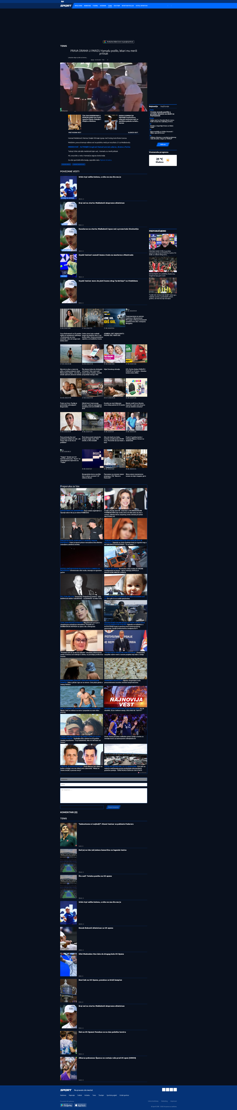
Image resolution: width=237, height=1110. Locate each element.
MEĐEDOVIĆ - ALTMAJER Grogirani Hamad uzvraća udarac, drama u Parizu (99, 147)
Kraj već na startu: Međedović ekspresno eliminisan (102, 203)
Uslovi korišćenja (153, 1101)
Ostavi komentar (113, 807)
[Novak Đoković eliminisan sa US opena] (68, 939)
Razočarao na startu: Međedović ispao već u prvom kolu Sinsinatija (109, 229)
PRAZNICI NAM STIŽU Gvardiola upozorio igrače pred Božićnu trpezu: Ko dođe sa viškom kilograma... (162, 253)
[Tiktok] (175, 1089)
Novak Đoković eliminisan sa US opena (96, 928)
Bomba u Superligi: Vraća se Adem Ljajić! (161, 126)
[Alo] (62, 1)
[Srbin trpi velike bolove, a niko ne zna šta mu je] (68, 913)
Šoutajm (117, 5)
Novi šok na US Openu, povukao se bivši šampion (100, 980)
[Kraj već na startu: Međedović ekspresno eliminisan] (68, 1017)
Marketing (164, 1101)
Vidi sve (163, 144)
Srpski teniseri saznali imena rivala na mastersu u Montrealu (106, 255)
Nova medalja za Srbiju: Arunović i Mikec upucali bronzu (161, 132)
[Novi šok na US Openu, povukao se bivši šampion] (68, 991)
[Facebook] (163, 1089)
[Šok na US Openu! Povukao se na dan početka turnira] (68, 1043)
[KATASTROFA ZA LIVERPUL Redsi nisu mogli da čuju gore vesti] (163, 264)
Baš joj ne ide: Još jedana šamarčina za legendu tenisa (102, 850)
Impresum (173, 1101)
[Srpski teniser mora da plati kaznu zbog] (68, 292)
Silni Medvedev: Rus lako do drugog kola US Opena (101, 954)
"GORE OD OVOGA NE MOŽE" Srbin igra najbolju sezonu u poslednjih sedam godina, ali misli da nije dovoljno (162, 296)
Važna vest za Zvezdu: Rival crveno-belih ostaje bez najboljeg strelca (162, 120)
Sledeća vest (133, 132)
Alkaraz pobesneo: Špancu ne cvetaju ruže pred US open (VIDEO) (107, 1058)
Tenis (110, 5)
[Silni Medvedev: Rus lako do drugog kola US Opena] (68, 965)
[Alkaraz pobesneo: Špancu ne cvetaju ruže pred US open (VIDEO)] (68, 1069)
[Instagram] (167, 1089)
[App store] (80, 1105)
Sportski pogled (128, 5)
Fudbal (95, 5)
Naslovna (78, 5)
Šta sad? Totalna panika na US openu (95, 876)
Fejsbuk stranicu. (106, 160)
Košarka (103, 5)
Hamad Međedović (78, 164)
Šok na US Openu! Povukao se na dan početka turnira (102, 1032)
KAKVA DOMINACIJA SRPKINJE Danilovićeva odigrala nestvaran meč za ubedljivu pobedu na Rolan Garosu (128, 119)
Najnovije (87, 5)
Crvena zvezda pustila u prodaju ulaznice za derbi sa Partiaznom (162, 114)
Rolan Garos (66, 164)
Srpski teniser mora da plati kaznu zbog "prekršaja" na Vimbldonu (108, 281)
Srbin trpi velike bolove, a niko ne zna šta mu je (100, 177)
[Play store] (66, 1105)
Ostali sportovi (141, 5)
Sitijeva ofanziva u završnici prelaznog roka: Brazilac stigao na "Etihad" (163, 138)
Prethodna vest (75, 132)
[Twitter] (171, 1089)
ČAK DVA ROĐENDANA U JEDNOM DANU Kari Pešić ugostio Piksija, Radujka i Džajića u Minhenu (91, 118)
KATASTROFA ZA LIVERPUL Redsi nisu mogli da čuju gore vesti (162, 275)
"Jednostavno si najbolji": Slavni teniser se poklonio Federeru (106, 824)
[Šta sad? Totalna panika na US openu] (68, 887)
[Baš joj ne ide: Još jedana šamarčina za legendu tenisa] (68, 861)
